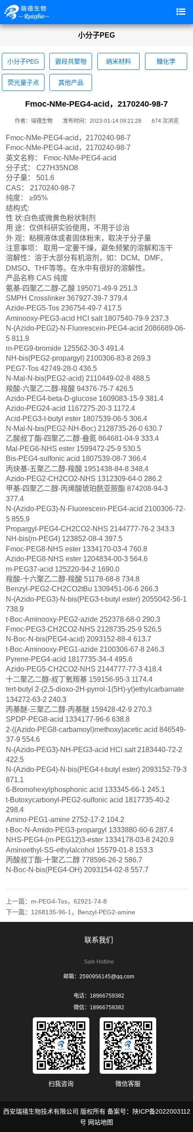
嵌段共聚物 (71, 61)
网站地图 (100, 1122)
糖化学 (166, 61)
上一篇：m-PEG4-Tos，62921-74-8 (56, 901)
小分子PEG (23, 61)
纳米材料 (118, 61)
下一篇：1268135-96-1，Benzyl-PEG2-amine (70, 912)
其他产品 (70, 82)
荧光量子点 (23, 82)
